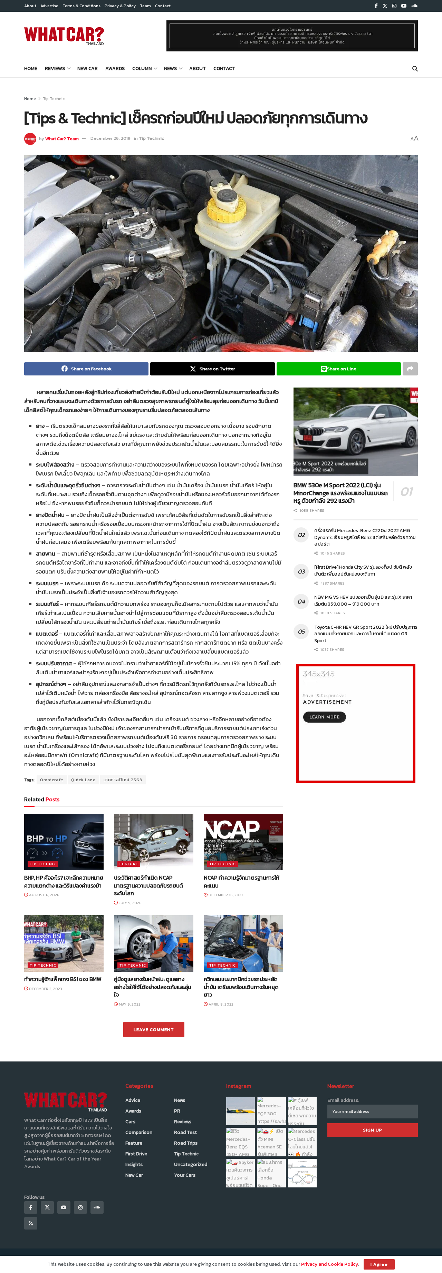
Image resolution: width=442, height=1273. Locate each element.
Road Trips (186, 1143)
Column (142, 68)
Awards (115, 68)
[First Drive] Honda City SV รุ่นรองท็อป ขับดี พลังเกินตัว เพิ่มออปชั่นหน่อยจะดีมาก (363, 571)
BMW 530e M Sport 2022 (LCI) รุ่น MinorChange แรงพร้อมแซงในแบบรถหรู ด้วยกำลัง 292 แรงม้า (341, 492)
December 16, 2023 (225, 895)
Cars (130, 1121)
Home (30, 68)
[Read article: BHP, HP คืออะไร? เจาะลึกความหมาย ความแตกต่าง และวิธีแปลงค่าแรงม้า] (64, 842)
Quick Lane (83, 780)
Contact (163, 6)
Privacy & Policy (120, 6)
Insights (134, 1164)
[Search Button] (415, 68)
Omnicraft (51, 780)
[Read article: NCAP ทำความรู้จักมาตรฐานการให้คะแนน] (243, 842)
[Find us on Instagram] (394, 6)
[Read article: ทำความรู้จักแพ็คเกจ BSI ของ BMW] (64, 943)
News (170, 68)
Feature (128, 863)
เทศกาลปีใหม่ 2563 (123, 780)
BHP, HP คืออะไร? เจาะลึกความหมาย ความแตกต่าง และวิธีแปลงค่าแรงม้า (63, 881)
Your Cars (184, 1175)
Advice (132, 1100)
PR (177, 1111)
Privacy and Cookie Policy (329, 1264)
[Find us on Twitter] (385, 6)
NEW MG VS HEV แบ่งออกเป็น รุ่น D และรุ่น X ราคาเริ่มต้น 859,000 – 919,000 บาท (363, 601)
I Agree (379, 1264)
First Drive (136, 1153)
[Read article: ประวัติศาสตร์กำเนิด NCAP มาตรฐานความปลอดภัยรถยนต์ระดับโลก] (153, 842)
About (30, 6)
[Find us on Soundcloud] (415, 6)
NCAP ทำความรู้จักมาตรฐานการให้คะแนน (241, 881)
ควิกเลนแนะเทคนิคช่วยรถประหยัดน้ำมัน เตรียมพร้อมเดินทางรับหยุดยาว (241, 987)
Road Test (185, 1132)
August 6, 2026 (43, 895)
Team (145, 6)
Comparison (138, 1132)
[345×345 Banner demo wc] (355, 723)
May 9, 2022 (129, 1004)
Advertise (49, 6)
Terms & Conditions (81, 6)
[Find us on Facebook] (376, 6)
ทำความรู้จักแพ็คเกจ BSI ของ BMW (63, 979)
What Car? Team (62, 138)
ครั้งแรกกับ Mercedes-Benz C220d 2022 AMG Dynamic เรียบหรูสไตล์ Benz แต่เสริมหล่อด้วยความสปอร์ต (364, 537)
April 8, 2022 (220, 1004)
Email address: (343, 1100)
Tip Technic (54, 99)
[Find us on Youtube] (404, 6)
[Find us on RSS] (30, 1223)
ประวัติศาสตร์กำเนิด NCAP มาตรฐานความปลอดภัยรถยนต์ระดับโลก (148, 885)
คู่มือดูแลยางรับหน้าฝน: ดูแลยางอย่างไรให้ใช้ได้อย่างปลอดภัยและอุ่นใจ (152, 987)
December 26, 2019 (110, 138)
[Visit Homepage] (64, 36)
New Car (87, 68)
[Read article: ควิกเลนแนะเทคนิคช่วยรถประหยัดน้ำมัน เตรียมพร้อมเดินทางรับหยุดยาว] (243, 943)
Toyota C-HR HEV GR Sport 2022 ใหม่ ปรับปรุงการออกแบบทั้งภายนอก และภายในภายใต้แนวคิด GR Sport (365, 634)
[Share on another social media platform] (410, 368)
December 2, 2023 (45, 988)
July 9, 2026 (130, 902)
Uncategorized (190, 1164)
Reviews (55, 68)
